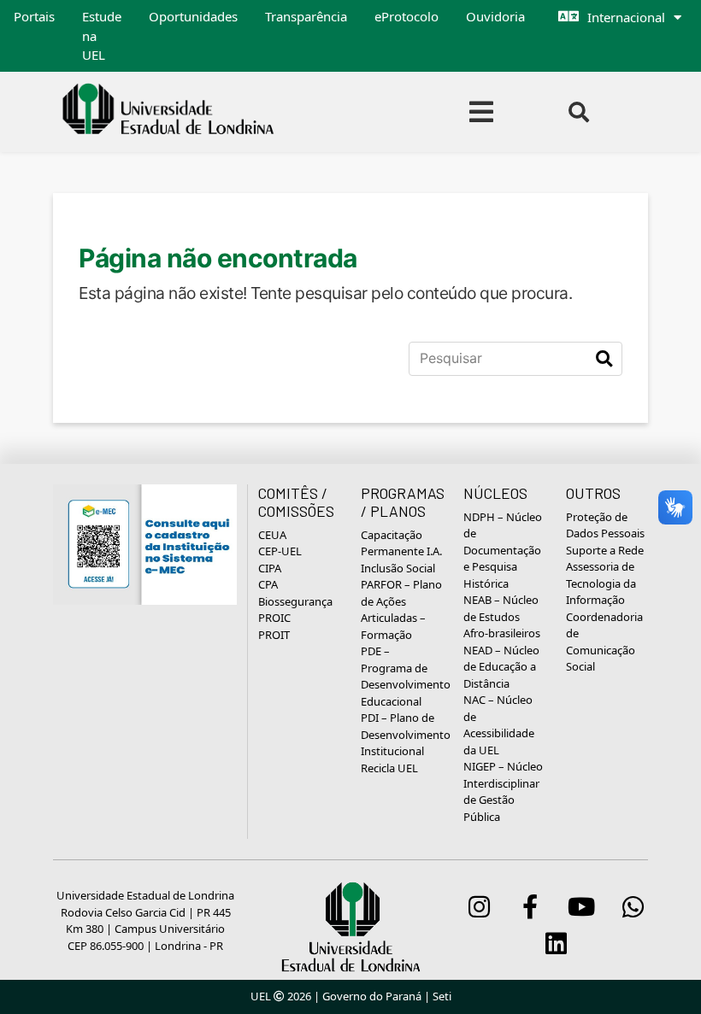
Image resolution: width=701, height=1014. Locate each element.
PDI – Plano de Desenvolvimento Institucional (406, 734)
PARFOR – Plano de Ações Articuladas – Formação (401, 609)
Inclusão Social (398, 568)
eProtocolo (406, 16)
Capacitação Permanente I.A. (401, 543)
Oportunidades (193, 16)
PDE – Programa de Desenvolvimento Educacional (406, 676)
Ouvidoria (495, 16)
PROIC (274, 617)
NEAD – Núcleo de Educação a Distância (501, 666)
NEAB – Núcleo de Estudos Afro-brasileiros (501, 616)
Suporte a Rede (605, 550)
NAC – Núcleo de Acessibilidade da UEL (498, 725)
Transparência (306, 16)
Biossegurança (295, 601)
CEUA (272, 534)
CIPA (269, 568)
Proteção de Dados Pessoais (605, 525)
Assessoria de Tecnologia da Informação (601, 583)
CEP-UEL (280, 551)
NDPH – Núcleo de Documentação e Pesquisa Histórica (502, 550)
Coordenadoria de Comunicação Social (604, 642)
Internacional (626, 17)
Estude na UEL (101, 35)
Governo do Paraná (371, 996)
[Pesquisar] (604, 359)
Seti (442, 996)
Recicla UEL (389, 768)
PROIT (274, 634)
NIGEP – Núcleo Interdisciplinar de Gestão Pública (503, 791)
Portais (34, 16)
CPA (268, 584)
